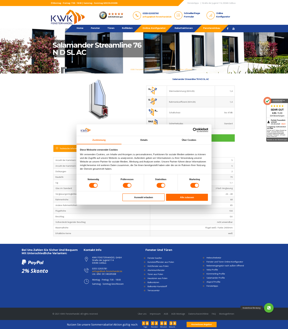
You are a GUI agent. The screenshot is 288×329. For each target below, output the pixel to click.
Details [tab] (144, 140)
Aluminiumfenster (156, 270)
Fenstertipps (212, 286)
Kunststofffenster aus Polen (161, 262)
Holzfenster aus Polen (158, 266)
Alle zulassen (187, 197)
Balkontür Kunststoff (157, 286)
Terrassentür (154, 290)
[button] (269, 308)
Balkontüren (153, 282)
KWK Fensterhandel (140, 69)
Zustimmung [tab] (99, 140)
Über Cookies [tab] (189, 140)
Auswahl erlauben (143, 197)
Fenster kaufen (155, 258)
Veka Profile (212, 269)
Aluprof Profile (213, 281)
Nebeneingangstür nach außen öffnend (173, 69)
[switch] (127, 185)
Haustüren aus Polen (157, 278)
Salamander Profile (216, 277)
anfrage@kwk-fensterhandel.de (156, 17)
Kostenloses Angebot (201, 324)
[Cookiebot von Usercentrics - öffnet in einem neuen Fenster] (195, 130)
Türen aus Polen (155, 274)
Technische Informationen (72, 148)
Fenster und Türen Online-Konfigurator (225, 261)
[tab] (70, 148)
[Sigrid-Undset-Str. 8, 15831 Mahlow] (219, 3)
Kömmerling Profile (216, 273)
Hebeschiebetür (214, 257)
